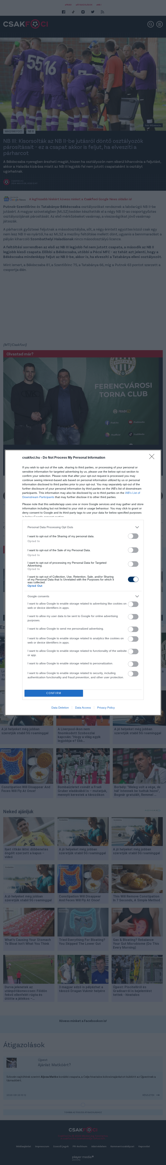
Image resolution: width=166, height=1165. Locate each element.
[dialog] (83, 582)
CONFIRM (53, 693)
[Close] (153, 458)
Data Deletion (60, 707)
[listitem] (83, 527)
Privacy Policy (106, 707)
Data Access (83, 707)
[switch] (133, 536)
